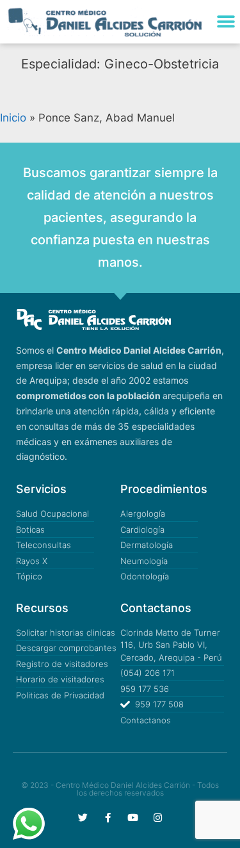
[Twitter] (83, 817)
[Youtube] (133, 817)
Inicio (13, 117)
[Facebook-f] (108, 817)
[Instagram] (158, 817)
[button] (225, 21)
